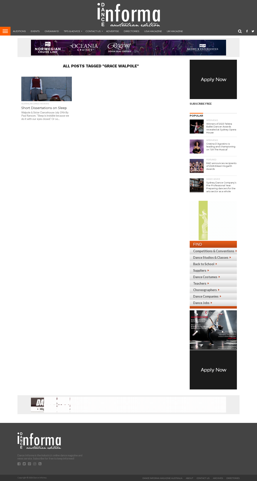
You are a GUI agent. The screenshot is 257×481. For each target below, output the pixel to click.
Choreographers (205, 290)
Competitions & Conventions (213, 251)
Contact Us (93, 31)
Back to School (203, 264)
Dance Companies (206, 296)
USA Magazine (153, 31)
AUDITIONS (19, 31)
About (189, 478)
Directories (131, 31)
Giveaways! (52, 31)
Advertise (112, 31)
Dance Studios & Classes (210, 257)
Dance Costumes (205, 277)
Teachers (199, 283)
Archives (218, 478)
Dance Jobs (201, 303)
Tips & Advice (72, 31)
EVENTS (35, 31)
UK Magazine (175, 31)
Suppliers (199, 270)
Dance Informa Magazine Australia (162, 478)
